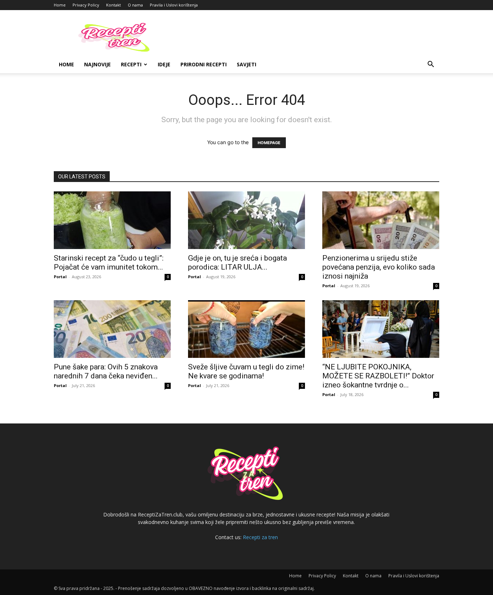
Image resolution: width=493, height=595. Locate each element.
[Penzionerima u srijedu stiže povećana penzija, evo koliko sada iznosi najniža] (380, 220)
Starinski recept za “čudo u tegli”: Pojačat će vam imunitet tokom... (108, 262)
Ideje (164, 64)
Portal (60, 276)
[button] (430, 65)
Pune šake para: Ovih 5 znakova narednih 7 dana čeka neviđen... (106, 371)
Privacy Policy (86, 5)
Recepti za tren (260, 537)
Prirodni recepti (203, 64)
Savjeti (246, 64)
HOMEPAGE (269, 142)
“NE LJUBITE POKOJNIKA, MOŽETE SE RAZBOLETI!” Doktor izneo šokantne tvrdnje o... (378, 376)
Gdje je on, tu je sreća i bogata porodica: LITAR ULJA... (237, 262)
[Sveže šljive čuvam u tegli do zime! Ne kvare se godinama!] (246, 329)
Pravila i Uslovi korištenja (174, 5)
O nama (135, 5)
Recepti (131, 64)
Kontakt (113, 5)
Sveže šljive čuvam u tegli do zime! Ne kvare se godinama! (246, 371)
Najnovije (97, 64)
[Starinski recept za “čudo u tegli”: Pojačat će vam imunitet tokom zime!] (112, 220)
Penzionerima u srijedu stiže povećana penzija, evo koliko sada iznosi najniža (378, 267)
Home (60, 5)
